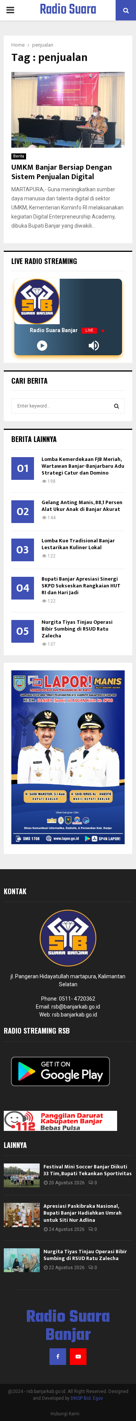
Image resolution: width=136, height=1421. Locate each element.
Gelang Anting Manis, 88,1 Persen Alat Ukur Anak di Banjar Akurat (82, 506)
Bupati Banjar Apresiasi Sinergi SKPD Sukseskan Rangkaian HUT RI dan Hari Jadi (81, 586)
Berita (18, 156)
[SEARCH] (116, 406)
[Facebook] (57, 1356)
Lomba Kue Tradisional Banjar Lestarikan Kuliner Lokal (78, 544)
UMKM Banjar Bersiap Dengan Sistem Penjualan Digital (61, 172)
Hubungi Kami (65, 1413)
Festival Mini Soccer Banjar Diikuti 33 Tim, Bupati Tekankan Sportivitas (87, 1170)
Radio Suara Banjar (68, 20)
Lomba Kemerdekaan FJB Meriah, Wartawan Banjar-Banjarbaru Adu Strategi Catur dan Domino (83, 466)
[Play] (42, 345)
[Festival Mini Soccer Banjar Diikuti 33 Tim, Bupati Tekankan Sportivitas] (22, 1175)
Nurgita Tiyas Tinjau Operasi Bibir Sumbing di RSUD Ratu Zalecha (77, 629)
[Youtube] (78, 1356)
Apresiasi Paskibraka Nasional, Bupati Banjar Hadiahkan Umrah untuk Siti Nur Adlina (82, 1213)
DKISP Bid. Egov (87, 1398)
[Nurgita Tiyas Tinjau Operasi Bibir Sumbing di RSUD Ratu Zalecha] (22, 1260)
